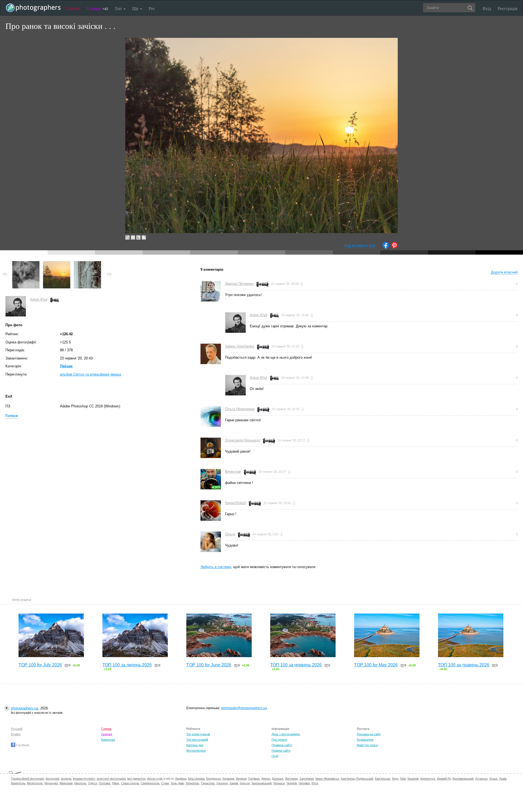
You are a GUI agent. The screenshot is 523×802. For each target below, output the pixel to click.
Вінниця (241, 778)
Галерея (97, 8)
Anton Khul (38, 299)
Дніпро (265, 778)
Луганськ (481, 778)
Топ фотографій (197, 739)
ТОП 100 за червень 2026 (296, 665)
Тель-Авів (177, 783)
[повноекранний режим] (144, 237)
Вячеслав (233, 471)
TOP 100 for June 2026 (208, 665)
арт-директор (136, 778)
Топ (119, 8)
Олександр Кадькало (242, 440)
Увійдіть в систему (215, 567)
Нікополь (80, 783)
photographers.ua (24, 708)
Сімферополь (150, 783)
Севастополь (130, 783)
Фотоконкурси (196, 750)
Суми (165, 783)
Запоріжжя (306, 778)
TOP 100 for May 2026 (376, 665)
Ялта (314, 783)
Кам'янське (382, 778)
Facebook (22, 745)
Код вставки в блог (360, 245)
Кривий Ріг (444, 778)
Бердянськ (213, 778)
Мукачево (51, 783)
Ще (135, 8)
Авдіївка (180, 778)
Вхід (487, 8)
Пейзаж (66, 366)
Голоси (11, 416)
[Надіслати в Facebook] (385, 247)
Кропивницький (462, 778)
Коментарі (108, 739)
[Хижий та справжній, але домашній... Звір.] (25, 264)
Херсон (245, 783)
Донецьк (277, 778)
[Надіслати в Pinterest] (394, 247)
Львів (502, 778)
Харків (233, 783)
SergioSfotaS (235, 503)
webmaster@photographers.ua (244, 708)
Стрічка (73, 8)
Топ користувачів (198, 734)
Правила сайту (282, 745)
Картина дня (194, 745)
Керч (395, 778)
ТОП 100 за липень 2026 (127, 665)
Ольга (230, 534)
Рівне (115, 783)
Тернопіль (192, 783)
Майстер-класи (367, 745)
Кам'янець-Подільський (357, 778)
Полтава (104, 783)
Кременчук (427, 778)
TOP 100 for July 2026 (40, 665)
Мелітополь (35, 783)
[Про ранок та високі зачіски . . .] (56, 264)
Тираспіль (208, 783)
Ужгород (222, 783)
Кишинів (413, 778)
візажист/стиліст (84, 778)
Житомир (291, 778)
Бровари (228, 778)
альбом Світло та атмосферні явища (90, 374)
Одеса (92, 783)
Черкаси (279, 783)
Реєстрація (507, 8)
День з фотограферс (286, 734)
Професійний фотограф (27, 778)
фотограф (52, 778)
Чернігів (291, 783)
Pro (152, 8)
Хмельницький (261, 783)
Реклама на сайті (369, 734)
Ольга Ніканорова (239, 409)
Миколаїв (66, 783)
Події (275, 756)
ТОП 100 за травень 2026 (463, 665)
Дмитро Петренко (239, 284)
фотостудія (155, 778)
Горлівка (254, 778)
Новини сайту (281, 750)
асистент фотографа (111, 778)
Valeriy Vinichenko (239, 346)
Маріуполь (18, 783)
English (15, 734)
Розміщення (365, 739)
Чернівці (304, 783)
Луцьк (493, 778)
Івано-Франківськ (327, 778)
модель (66, 778)
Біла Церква (196, 778)
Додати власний (504, 272)
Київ (403, 778)
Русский (16, 728)
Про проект (279, 739)
